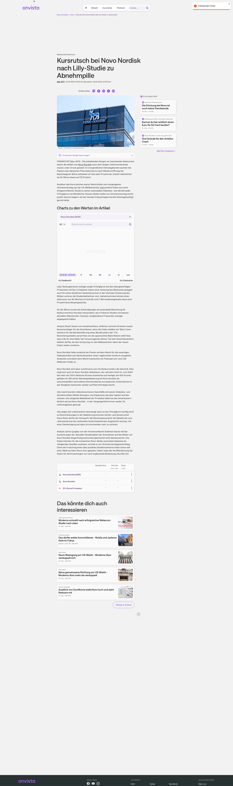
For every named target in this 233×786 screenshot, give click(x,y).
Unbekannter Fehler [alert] (206, 6)
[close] (229, 4)
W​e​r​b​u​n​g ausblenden (138, 33)
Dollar (152, 784)
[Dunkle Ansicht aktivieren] (34, 1)
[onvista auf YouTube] (93, 784)
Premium (121, 8)
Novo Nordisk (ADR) (72, 474)
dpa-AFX (61, 81)
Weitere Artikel (123, 604)
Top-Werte (173, 784)
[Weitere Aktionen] (131, 474)
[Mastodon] (93, 91)
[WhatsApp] (103, 91)
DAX (133, 784)
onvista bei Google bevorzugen (76, 155)
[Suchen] (147, 8)
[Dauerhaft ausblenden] (132, 155)
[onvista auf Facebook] (88, 784)
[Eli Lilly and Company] (60, 488)
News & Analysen (62, 15)
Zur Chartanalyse (126, 280)
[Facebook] (98, 91)
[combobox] (101, 224)
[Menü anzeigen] (86, 7)
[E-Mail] (113, 91)
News (72, 15)
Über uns (202, 784)
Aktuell (94, 8)
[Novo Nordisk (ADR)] (60, 475)
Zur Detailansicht (64, 280)
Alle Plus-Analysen (165, 151)
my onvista (107, 8)
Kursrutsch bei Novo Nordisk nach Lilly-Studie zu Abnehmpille (96, 15)
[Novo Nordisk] (60, 481)
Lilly (102, 187)
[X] (108, 91)
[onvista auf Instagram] (98, 784)
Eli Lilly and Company (72, 488)
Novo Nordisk (84, 164)
